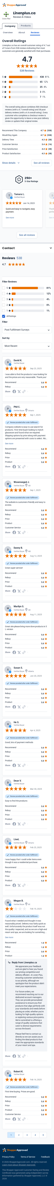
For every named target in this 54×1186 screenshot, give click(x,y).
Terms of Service (28, 1157)
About (21, 32)
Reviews (35, 32)
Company (10, 26)
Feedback (45, 1157)
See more (10, 217)
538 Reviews (27, 70)
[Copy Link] (23, 391)
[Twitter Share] (19, 391)
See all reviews (41, 162)
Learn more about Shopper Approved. (19, 1165)
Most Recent (11, 346)
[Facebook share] (14, 391)
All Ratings (11, 316)
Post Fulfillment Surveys (17, 329)
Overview (8, 32)
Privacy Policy (8, 1157)
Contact (8, 248)
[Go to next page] (43, 1135)
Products (26, 25)
